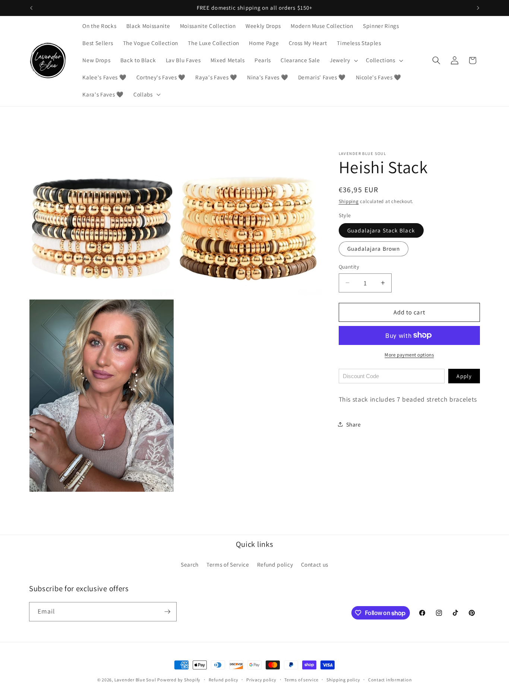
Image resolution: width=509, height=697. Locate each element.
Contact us (315, 564)
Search (190, 564)
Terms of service (301, 679)
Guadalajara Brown (373, 248)
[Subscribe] (167, 611)
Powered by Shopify (178, 679)
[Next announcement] (478, 8)
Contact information (390, 679)
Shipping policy (343, 679)
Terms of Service (227, 564)
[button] (343, 60)
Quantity (349, 266)
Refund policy (275, 564)
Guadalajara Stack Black (381, 230)
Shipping (349, 201)
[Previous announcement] (31, 8)
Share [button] (353, 424)
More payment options (409, 355)
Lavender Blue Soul (135, 679)
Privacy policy (261, 679)
